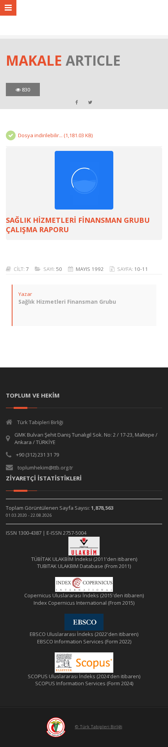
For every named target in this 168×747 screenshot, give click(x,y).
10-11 (141, 268)
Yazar (25, 293)
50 (59, 268)
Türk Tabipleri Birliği (40, 422)
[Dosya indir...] (84, 180)
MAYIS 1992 (90, 268)
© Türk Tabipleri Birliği (98, 726)
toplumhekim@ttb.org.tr (45, 467)
